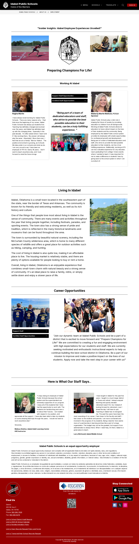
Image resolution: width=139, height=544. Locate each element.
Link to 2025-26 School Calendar (18, 522)
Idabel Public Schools (27, 12)
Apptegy (73, 541)
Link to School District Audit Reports (19, 519)
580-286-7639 (17, 512)
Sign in (132, 5)
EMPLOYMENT (55, 12)
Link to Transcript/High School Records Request (23, 534)
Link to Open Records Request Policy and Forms (23, 529)
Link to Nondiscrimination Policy (17, 524)
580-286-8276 (15, 515)
